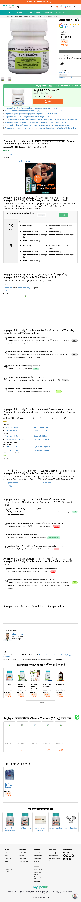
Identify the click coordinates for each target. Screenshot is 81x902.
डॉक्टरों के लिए (52, 849)
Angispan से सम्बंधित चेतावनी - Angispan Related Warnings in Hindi (27, 116)
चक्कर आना (8, 288)
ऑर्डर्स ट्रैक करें (37, 858)
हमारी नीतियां (23, 849)
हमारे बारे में (7, 853)
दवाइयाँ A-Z (48, 12)
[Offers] (52, 6)
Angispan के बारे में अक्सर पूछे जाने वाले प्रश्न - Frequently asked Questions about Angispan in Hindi (37, 125)
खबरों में (6, 855)
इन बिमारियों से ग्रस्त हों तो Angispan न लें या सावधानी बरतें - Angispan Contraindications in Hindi (35, 122)
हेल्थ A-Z (59, 12)
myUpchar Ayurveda (10, 867)
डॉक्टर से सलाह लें (35, 12)
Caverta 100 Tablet (40, 430)
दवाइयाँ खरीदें (37, 853)
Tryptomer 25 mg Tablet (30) (43, 450)
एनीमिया (10, 486)
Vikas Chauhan (17, 634)
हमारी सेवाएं (37, 849)
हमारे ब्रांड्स (19, 12)
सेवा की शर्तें (22, 855)
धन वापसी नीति (23, 858)
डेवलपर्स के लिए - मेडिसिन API (39, 877)
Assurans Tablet (11, 430)
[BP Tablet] (9, 675)
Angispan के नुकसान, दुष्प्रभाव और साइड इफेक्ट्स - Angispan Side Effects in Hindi (31, 114)
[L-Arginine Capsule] (48, 675)
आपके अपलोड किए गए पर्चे (65, 77)
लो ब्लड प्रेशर (47, 483)
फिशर (9, 161)
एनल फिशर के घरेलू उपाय (24, 161)
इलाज (8, 12)
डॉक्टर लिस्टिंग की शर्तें (53, 855)
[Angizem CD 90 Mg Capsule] (9, 774)
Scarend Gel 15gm (40, 436)
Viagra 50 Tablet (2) (41, 427)
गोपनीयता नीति (23, 853)
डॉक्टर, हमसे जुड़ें (52, 853)
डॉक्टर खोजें (36, 867)
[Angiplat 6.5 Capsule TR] (18, 97)
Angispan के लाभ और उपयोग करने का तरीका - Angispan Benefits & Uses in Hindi (31, 108)
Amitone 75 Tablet (11, 447)
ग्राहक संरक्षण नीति (24, 861)
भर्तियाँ (6, 861)
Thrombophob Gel (11, 436)
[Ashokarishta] (60, 675)
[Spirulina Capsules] (22, 675)
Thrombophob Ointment (42, 439)
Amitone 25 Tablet (11, 450)
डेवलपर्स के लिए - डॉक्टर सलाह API (39, 873)
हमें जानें (7, 849)
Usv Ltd (66, 56)
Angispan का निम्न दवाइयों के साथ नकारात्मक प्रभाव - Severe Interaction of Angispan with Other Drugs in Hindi (41, 119)
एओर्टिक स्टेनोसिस (13, 483)
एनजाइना (10, 154)
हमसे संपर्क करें (8, 858)
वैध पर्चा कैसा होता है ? (64, 72)
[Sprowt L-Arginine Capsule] (35, 675)
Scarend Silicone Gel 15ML (15, 439)
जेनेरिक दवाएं (37, 861)
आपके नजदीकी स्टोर (38, 864)
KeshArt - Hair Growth (8, 870)
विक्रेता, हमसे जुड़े (38, 869)
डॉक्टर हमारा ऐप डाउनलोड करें (54, 859)
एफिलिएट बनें (37, 881)
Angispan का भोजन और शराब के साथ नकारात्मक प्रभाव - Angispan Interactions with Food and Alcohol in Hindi (40, 128)
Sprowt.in (7, 864)
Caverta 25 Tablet (11, 427)
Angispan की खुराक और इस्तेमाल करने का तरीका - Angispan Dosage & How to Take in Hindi (34, 111)
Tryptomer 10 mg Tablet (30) (43, 447)
